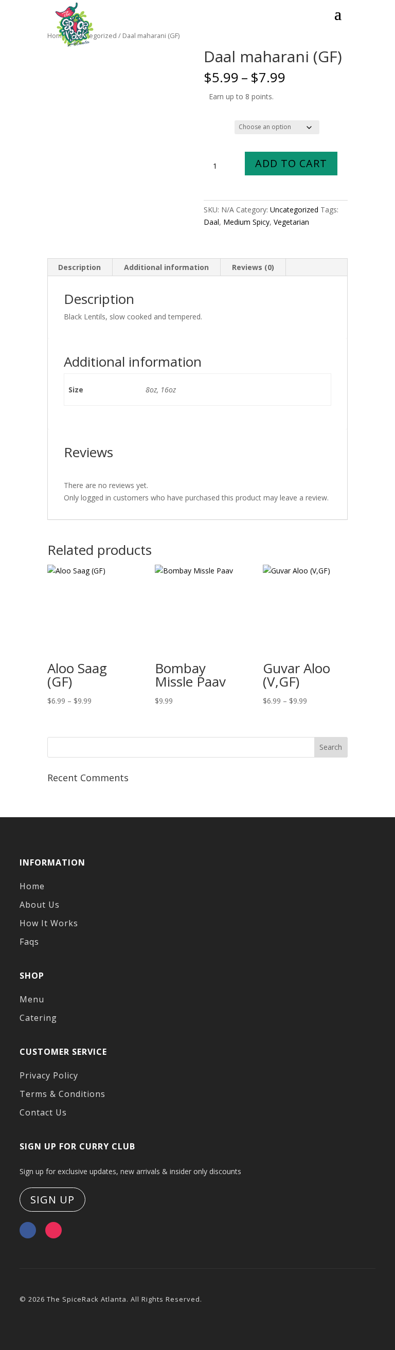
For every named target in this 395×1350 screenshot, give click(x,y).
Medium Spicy (246, 222)
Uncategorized (294, 209)
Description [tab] (79, 267)
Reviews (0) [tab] (253, 267)
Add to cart (291, 163)
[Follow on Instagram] (53, 1230)
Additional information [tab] (166, 267)
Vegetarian (291, 222)
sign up (52, 1200)
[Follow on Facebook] (28, 1230)
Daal (211, 222)
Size (213, 125)
